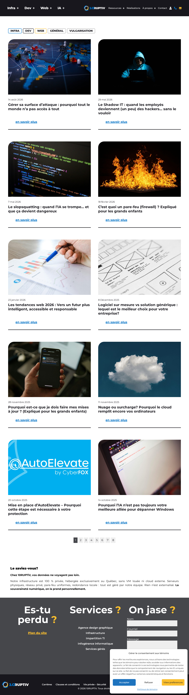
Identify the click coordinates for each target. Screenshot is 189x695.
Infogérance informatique (95, 643)
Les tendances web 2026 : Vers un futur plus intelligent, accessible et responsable (49, 307)
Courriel (132, 629)
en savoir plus (26, 122)
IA (59, 8)
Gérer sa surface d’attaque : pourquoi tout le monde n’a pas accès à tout (49, 107)
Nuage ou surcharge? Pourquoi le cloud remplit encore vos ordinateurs (135, 409)
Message (133, 639)
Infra (11, 8)
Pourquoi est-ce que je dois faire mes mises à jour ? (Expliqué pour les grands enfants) (48, 409)
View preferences (173, 682)
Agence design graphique (95, 627)
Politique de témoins (147, 689)
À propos (147, 8)
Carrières (47, 684)
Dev (28, 8)
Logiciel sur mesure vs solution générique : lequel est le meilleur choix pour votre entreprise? (137, 309)
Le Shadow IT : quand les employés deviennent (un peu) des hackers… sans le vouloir (137, 109)
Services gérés (95, 649)
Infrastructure (95, 633)
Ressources (114, 8)
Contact (162, 8)
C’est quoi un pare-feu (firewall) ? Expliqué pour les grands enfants (137, 209)
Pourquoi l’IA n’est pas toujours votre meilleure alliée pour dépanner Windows (136, 507)
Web (44, 8)
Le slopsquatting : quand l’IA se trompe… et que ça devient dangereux (48, 209)
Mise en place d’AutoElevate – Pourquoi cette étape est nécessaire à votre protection (44, 509)
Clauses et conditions (68, 684)
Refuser (148, 682)
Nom (130, 619)
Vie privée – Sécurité (94, 684)
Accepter (124, 682)
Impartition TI (95, 638)
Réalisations (133, 8)
